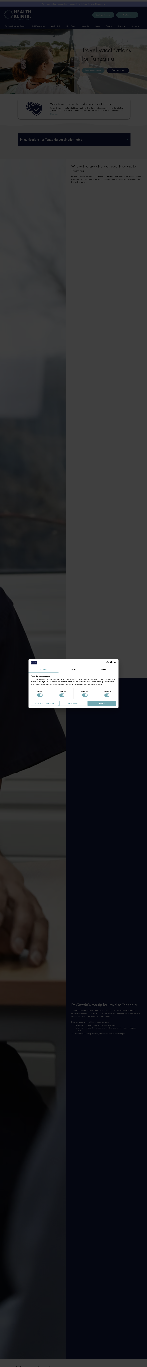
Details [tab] (73, 669)
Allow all (102, 703)
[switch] (62, 695)
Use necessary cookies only (44, 703)
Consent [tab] (43, 669)
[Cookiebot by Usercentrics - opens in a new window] (107, 662)
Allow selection (73, 703)
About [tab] (103, 669)
